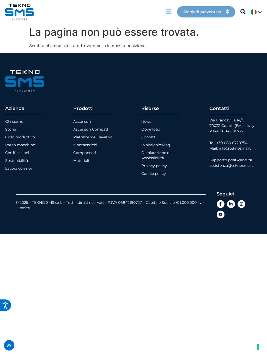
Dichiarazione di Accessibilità (156, 155)
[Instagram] (241, 204)
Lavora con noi (18, 168)
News (146, 121)
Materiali (81, 160)
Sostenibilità (16, 160)
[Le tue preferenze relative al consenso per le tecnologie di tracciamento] (258, 347)
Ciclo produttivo (20, 137)
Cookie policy (153, 173)
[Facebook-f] (220, 204)
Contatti (148, 137)
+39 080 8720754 (231, 142)
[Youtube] (220, 214)
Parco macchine (20, 145)
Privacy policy (154, 165)
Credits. (24, 208)
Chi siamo (14, 121)
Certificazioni (17, 152)
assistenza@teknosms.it (231, 165)
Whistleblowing (155, 145)
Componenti (84, 152)
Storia (10, 129)
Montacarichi (85, 145)
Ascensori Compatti (91, 129)
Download (150, 129)
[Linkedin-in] (231, 204)
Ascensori (82, 121)
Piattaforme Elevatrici (93, 137)
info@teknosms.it (235, 148)
